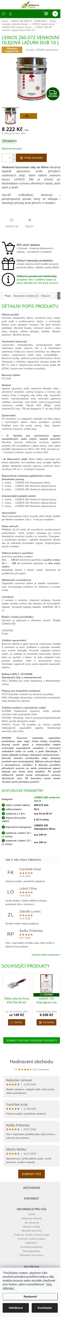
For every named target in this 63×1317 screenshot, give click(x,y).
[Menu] (55, 13)
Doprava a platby (31, 1227)
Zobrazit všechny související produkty (31, 1040)
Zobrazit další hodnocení (45, 954)
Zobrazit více (31, 1174)
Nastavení (30, 1296)
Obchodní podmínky (31, 1231)
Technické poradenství (31, 1247)
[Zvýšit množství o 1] (14, 156)
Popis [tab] (8, 295)
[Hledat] (3, 13)
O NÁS (31, 1214)
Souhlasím (45, 1307)
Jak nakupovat (31, 1222)
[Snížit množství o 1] (14, 160)
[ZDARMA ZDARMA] (46, 983)
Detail (18, 1022)
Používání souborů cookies (31, 1239)
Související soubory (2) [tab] (26, 295)
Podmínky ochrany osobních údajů (31, 1235)
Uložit (9, 213)
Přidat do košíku (33, 157)
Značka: (42, 49)
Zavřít (19, 213)
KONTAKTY (31, 1243)
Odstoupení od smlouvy (31, 1255)
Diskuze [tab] (45, 295)
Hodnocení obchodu (31, 1061)
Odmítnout (16, 1307)
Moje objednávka (31, 1251)
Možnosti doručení (12, 148)
